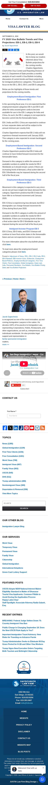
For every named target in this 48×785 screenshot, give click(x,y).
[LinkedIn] (15, 428)
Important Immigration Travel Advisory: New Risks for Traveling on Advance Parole (21, 636)
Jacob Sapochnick (10, 317)
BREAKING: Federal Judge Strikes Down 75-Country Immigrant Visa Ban (22, 622)
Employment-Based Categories (24, 261)
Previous (7, 279)
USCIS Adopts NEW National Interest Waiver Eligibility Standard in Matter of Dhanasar (21, 590)
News (7, 444)
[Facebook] (5, 428)
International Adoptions (12, 568)
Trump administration (14, 481)
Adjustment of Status (17, 256)
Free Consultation (14, 263)
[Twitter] (10, 428)
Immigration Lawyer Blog (13, 526)
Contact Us (24, 19)
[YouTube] (31, 428)
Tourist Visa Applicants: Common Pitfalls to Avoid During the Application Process (21, 595)
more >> (5, 344)
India (4, 265)
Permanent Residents (14, 265)
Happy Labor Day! (10, 600)
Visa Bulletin (26, 265)
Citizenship (7, 560)
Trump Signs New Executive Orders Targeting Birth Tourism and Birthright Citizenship (22, 649)
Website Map (24, 745)
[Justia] (21, 428)
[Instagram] (37, 428)
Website (24, 718)
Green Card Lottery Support (14, 572)
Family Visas (10, 469)
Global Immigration (27, 263)
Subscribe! (24, 389)
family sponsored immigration (14, 339)
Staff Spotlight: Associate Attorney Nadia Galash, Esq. (23, 604)
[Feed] (42, 428)
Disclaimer (24, 732)
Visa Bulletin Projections (18, 267)
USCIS (7, 473)
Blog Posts (24, 752)
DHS (6, 477)
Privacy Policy (24, 725)
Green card (38, 263)
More (41, 19)
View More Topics (10, 494)
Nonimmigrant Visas (13, 485)
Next (22, 279)
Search (24, 508)
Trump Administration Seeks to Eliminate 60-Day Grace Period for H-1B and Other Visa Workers (23, 642)
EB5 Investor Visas (19, 258)
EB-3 (43, 256)
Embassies (30, 258)
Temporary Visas (9, 547)
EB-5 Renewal (7, 258)
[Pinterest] (26, 428)
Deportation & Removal (15, 489)
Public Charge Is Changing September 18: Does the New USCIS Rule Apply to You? (23, 629)
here (8, 244)
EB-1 (26, 256)
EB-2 (31, 256)
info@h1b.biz (27, 703)
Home (8, 19)
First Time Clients (12, 452)
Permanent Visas (9, 551)
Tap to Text (36, 6)
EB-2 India (37, 256)
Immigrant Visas (11, 464)
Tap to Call (12, 6)
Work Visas (9, 460)
